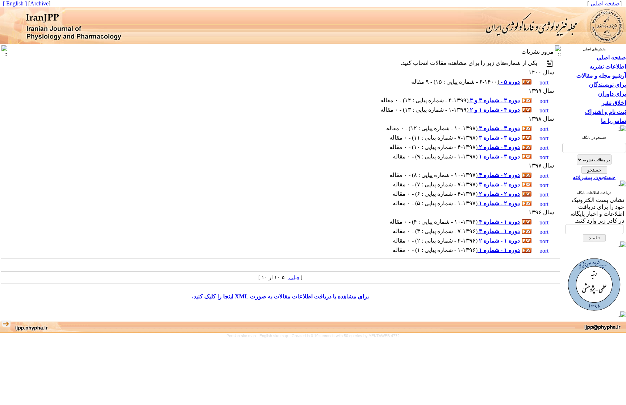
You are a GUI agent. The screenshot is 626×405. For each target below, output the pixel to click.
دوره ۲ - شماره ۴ (498, 175)
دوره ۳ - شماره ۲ (498, 147)
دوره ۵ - (509, 82)
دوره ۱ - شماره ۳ (498, 231)
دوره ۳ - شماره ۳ (498, 138)
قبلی (293, 277)
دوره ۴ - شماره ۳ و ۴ (494, 100)
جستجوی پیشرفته (594, 177)
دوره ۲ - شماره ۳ (498, 184)
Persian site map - (242, 336)
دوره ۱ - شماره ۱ (498, 250)
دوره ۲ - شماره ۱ (498, 203)
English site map (274, 336)
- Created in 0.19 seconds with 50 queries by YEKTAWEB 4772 (344, 336)
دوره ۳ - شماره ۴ (498, 128)
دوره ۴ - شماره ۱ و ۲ (494, 110)
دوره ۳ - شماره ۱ (498, 156)
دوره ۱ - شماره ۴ (498, 222)
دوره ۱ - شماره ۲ (498, 240)
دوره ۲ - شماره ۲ (498, 194)
